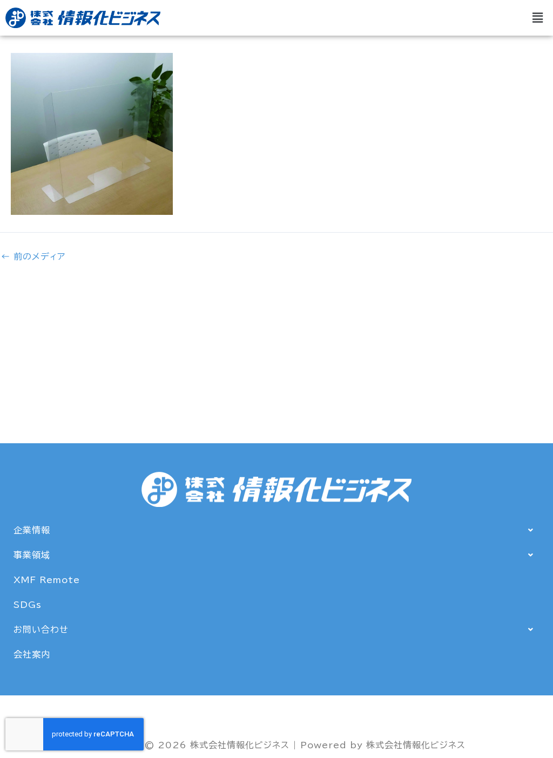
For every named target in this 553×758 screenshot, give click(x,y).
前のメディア (33, 256)
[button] (538, 18)
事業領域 (32, 555)
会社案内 (32, 654)
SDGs (28, 604)
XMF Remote (47, 580)
